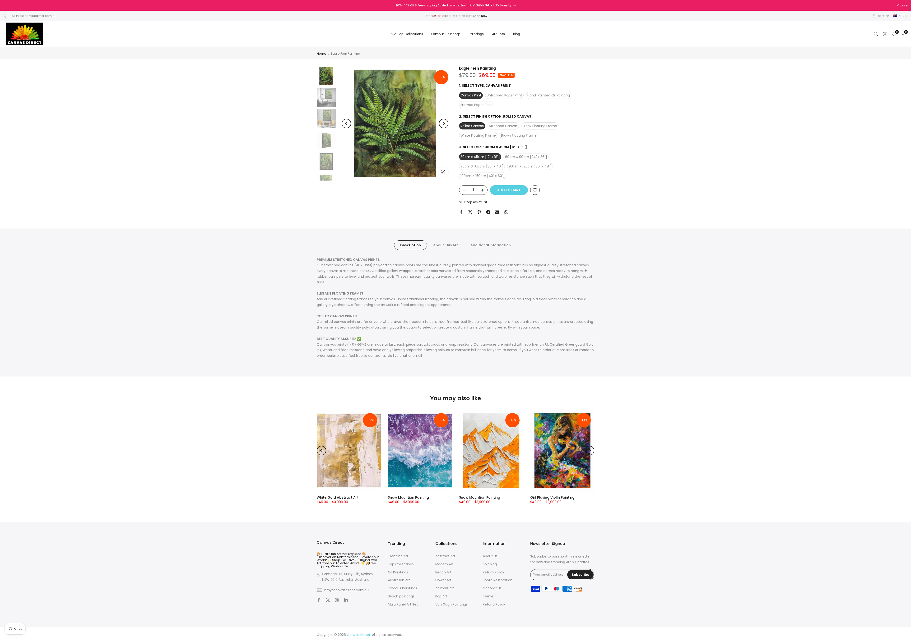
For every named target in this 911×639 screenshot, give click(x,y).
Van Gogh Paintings (451, 604)
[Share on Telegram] (488, 212)
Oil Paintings (398, 572)
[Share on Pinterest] (479, 212)
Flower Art (443, 580)
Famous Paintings (445, 34)
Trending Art (398, 556)
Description (410, 245)
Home (321, 53)
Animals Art (444, 588)
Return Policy (493, 572)
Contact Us (492, 588)
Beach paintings (401, 596)
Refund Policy (494, 604)
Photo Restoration (497, 580)
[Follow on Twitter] (328, 600)
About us (490, 556)
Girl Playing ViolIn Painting (552, 497)
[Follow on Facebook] (319, 600)
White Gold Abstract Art (337, 497)
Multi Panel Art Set (403, 604)
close (10, 5)
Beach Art (443, 572)
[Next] (443, 123)
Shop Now (480, 16)
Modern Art (444, 564)
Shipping (490, 564)
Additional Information (490, 245)
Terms (488, 596)
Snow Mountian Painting (408, 497)
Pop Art (441, 596)
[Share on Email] (497, 212)
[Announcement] (455, 5)
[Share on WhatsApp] (506, 212)
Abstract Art (445, 556)
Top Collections (410, 34)
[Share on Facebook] (461, 212)
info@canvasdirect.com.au (36, 16)
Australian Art (399, 580)
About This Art (445, 245)
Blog (516, 34)
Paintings (476, 34)
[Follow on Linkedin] (346, 600)
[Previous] (346, 123)
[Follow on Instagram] (337, 600)
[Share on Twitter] (470, 212)
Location (883, 16)
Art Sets (498, 34)
